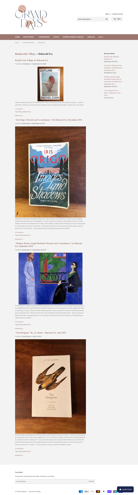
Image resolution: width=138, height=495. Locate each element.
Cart (119, 19)
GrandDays (23, 491)
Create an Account (117, 14)
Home (17, 37)
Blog (20, 112)
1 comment (19, 109)
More (100, 37)
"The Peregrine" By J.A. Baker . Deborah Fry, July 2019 (40, 333)
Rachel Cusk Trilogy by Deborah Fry (31, 60)
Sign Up (91, 481)
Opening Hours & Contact (73, 37)
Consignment (44, 37)
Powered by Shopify (35, 491)
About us (91, 37)
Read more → (19, 115)
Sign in (107, 14)
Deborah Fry (27, 112)
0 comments (19, 232)
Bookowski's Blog (28, 42)
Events (56, 37)
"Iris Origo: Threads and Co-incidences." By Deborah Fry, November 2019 (48, 120)
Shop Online (28, 37)
